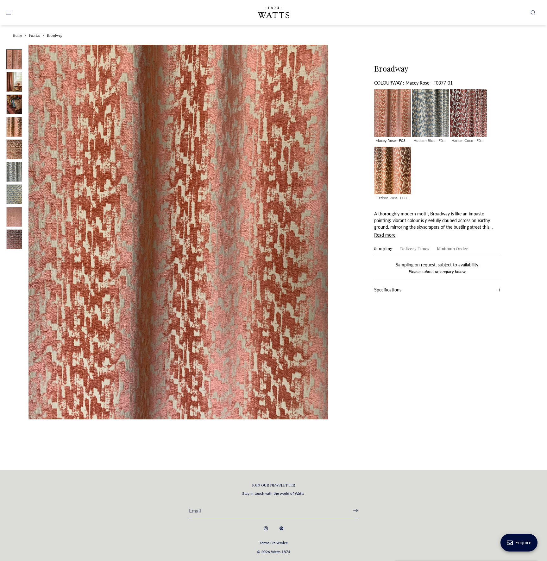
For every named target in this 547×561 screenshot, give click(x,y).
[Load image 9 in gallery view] (14, 239)
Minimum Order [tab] (452, 249)
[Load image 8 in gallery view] (14, 217)
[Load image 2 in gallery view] (14, 82)
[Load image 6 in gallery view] (14, 172)
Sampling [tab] (383, 249)
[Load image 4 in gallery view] (14, 127)
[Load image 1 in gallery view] (14, 59)
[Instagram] (266, 528)
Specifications (387, 290)
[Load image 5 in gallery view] (14, 149)
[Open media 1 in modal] (178, 232)
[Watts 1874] (273, 13)
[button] (533, 12)
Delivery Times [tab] (414, 249)
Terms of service (274, 542)
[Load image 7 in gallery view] (14, 194)
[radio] (392, 117)
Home (17, 35)
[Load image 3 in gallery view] (14, 104)
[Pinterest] (281, 528)
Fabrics (34, 35)
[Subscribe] (350, 510)
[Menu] (14, 12)
